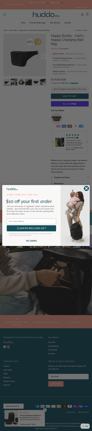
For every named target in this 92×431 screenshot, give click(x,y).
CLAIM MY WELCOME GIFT (31, 228)
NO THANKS (31, 241)
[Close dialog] (86, 188)
